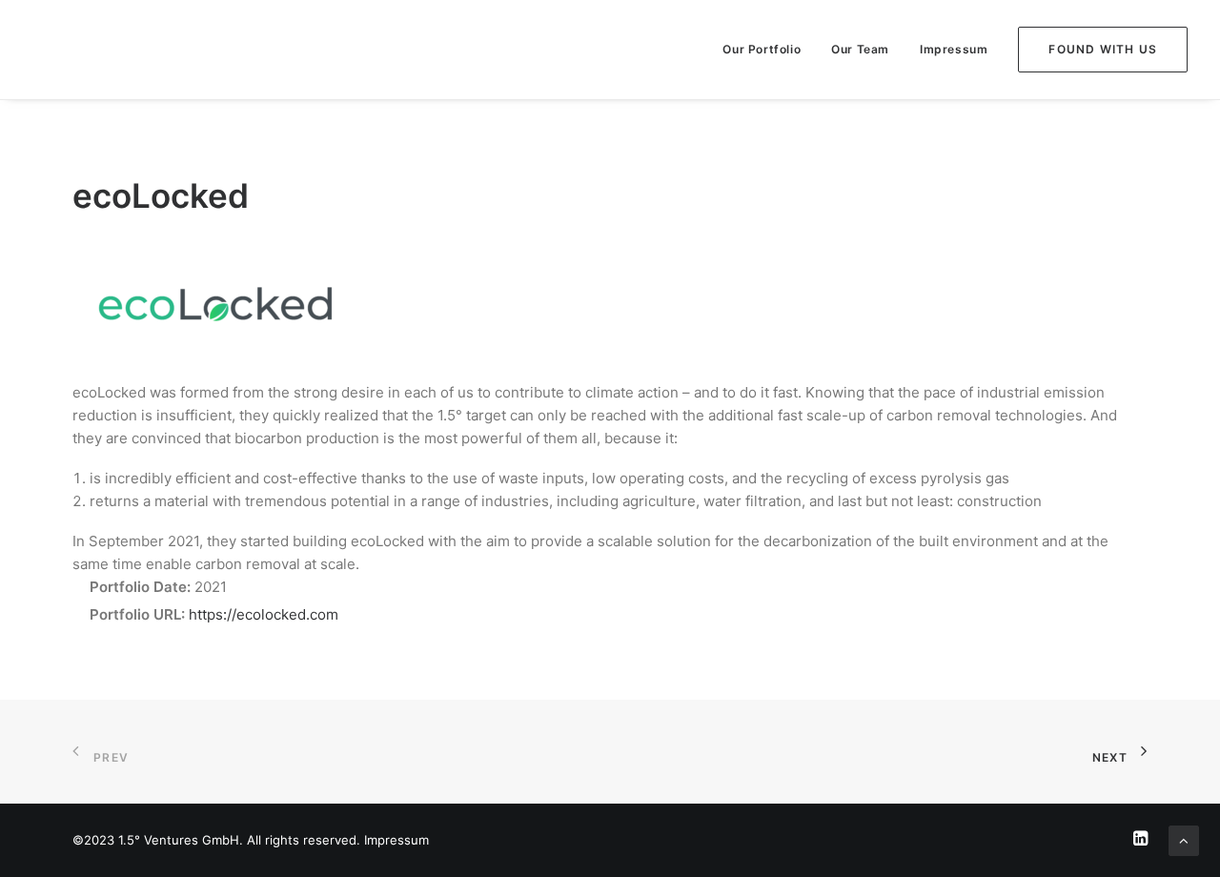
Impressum (953, 49)
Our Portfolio (761, 49)
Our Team (860, 49)
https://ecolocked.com (263, 614)
